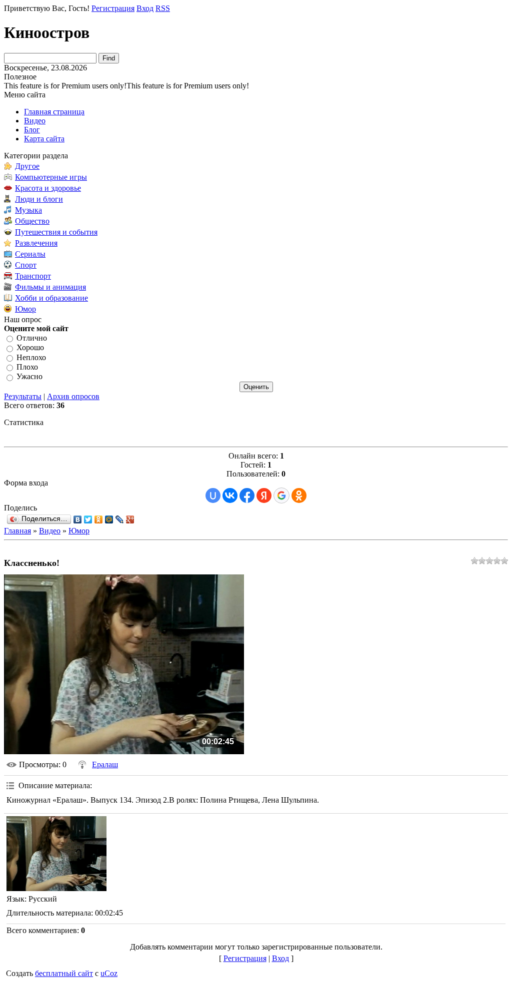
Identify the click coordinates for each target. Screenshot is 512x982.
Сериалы (30, 254)
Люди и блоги (39, 199)
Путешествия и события (56, 232)
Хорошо (30, 348)
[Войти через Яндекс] (264, 495)
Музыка (28, 210)
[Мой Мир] (109, 519)
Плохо (27, 367)
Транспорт (33, 276)
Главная (17, 530)
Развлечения (36, 243)
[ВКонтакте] (77, 519)
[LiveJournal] (119, 519)
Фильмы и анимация (50, 287)
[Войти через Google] (282, 495)
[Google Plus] (130, 519)
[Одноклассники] (99, 519)
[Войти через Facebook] (247, 495)
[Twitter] (88, 519)
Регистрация (113, 8)
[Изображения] (56, 853)
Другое (27, 166)
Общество (32, 221)
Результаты (23, 396)
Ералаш (105, 764)
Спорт (25, 265)
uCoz (109, 973)
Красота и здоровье (48, 188)
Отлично (31, 338)
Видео (49, 530)
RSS (163, 8)
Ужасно (29, 377)
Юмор (25, 309)
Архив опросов (73, 396)
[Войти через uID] (213, 495)
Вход (145, 8)
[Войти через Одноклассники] (299, 495)
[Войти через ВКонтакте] (230, 495)
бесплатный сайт (64, 973)
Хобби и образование (51, 298)
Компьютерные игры (51, 177)
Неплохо (31, 357)
